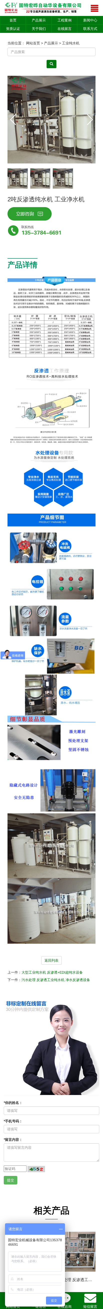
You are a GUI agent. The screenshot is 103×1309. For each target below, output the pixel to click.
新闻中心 (90, 20)
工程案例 (65, 20)
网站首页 (33, 43)
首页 (13, 20)
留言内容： (13, 1140)
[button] (89, 119)
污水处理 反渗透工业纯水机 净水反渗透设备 (56, 980)
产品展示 (39, 20)
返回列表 (51, 960)
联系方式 (90, 29)
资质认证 (13, 29)
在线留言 (65, 29)
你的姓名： (13, 1103)
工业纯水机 (71, 43)
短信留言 (90, 1307)
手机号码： (13, 1121)
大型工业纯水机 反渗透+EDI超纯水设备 (52, 972)
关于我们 (39, 29)
